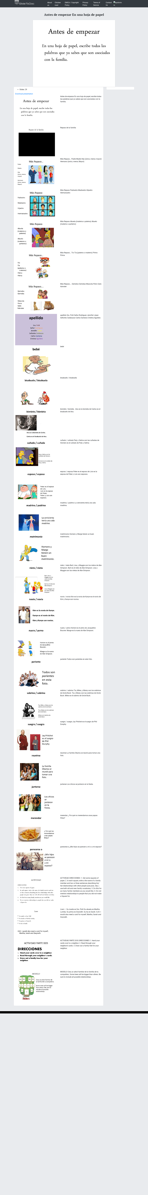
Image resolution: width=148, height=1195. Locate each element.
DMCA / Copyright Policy (72, 4)
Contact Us (109, 4)
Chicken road (58, 4)
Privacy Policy (85, 4)
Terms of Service (96, 4)
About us (49, 4)
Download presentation (24, 94)
